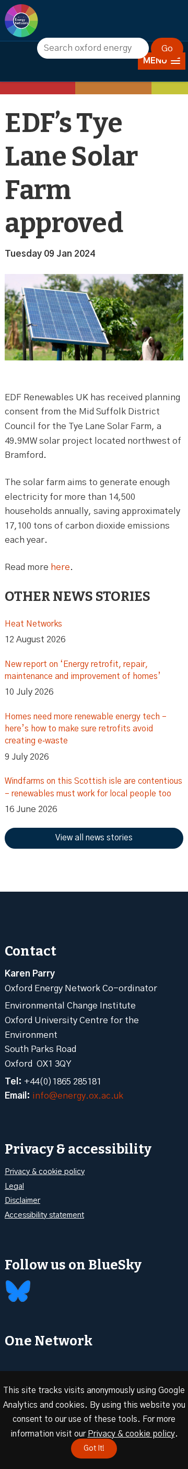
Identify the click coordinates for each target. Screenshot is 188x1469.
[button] (161, 61)
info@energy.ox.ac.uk (77, 1095)
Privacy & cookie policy (45, 1172)
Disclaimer (22, 1200)
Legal (14, 1186)
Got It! (94, 1448)
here (60, 567)
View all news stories (94, 838)
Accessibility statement (44, 1215)
